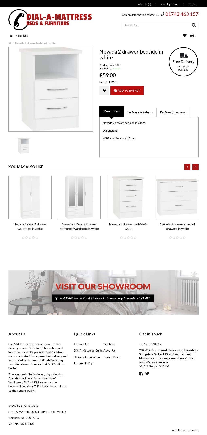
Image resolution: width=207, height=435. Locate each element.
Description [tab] (112, 111)
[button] (193, 36)
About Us (110, 350)
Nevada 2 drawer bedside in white (35, 43)
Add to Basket (128, 90)
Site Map (109, 344)
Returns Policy (83, 363)
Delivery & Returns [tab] (140, 112)
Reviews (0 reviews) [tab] (173, 112)
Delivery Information (87, 357)
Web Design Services (185, 430)
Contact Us (81, 344)
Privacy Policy (112, 357)
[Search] (194, 25)
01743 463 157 (182, 14)
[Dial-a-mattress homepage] (50, 19)
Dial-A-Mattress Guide (88, 350)
